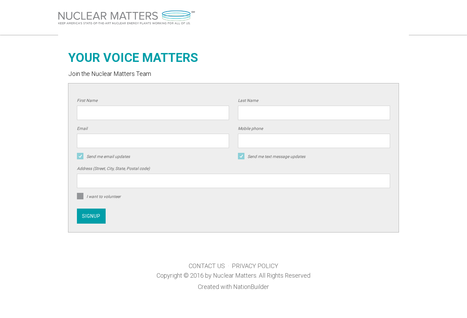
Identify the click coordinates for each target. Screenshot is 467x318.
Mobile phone (250, 128)
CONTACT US (207, 265)
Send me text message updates (276, 156)
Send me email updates (108, 156)
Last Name (248, 100)
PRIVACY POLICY (255, 265)
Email (82, 128)
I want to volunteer (103, 196)
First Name (87, 100)
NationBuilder (251, 286)
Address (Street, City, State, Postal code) (113, 168)
